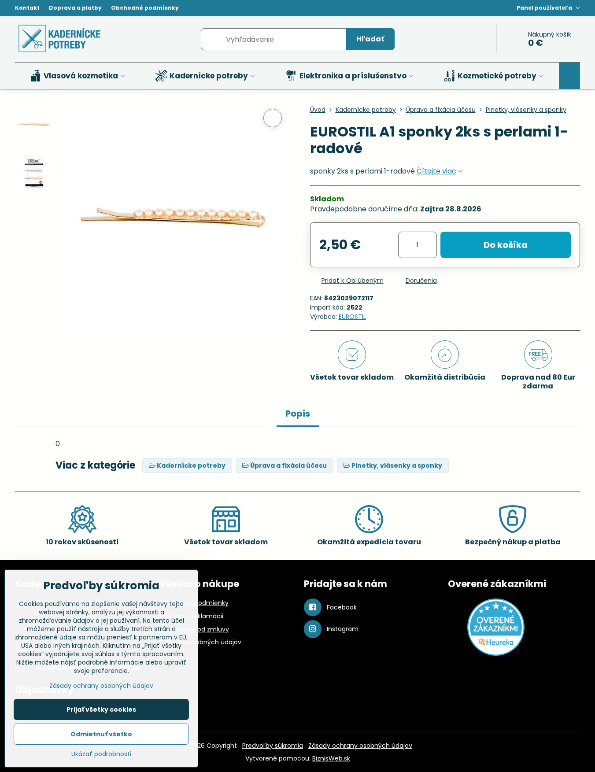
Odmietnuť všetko (101, 734)
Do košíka (506, 245)
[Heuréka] (496, 653)
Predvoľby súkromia (272, 745)
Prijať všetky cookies (101, 709)
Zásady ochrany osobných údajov (360, 745)
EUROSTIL (352, 316)
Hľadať (370, 39)
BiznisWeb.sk (331, 758)
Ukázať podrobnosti (101, 754)
